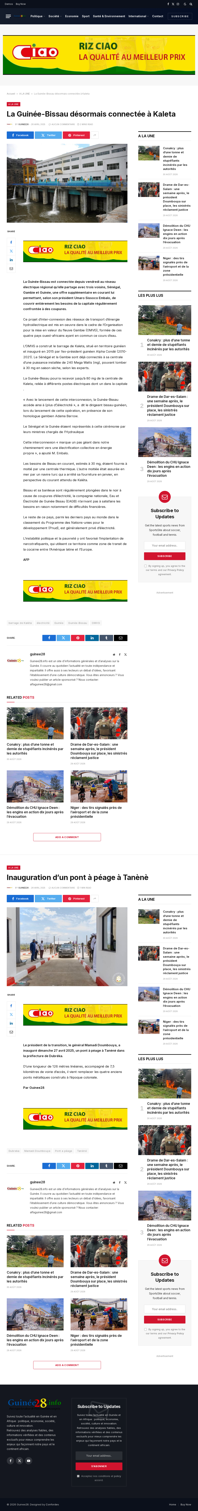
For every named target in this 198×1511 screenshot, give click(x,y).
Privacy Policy (176, 570)
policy (117, 1476)
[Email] (11, 268)
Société (54, 16)
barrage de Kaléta (20, 622)
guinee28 (23, 124)
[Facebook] (11, 242)
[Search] (190, 4)
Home (172, 1504)
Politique (37, 16)
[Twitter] (11, 250)
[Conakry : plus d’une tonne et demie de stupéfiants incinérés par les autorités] (35, 723)
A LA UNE (24, 93)
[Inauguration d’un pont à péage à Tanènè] (67, 946)
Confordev (52, 1504)
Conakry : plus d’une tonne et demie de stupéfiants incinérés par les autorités (35, 749)
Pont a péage (63, 1150)
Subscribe (180, 16)
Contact (157, 16)
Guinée (58, 622)
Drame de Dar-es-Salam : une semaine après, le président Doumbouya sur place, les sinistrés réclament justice (99, 751)
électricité (43, 622)
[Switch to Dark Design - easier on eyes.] (185, 4)
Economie (72, 16)
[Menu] (8, 16)
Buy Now (21, 4)
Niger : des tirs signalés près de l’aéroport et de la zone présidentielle (96, 812)
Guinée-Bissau (77, 622)
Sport (86, 16)
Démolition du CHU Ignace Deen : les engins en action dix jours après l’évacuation (35, 812)
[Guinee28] (20, 16)
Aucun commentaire (63, 124)
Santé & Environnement (109, 16)
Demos (9, 4)
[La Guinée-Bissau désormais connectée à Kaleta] (67, 183)
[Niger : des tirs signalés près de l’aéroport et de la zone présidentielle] (99, 786)
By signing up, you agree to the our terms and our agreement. (165, 570)
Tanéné (82, 1150)
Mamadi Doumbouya (37, 1150)
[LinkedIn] (11, 259)
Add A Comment (67, 837)
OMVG (96, 622)
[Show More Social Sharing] (95, 135)
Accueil (11, 93)
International (137, 16)
